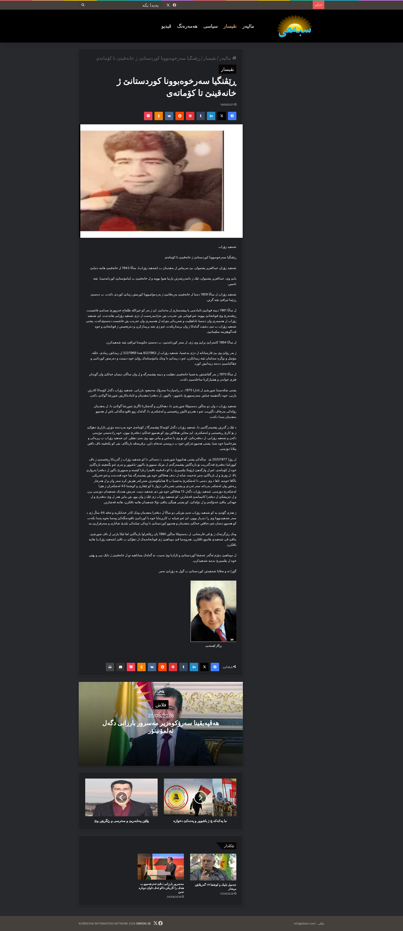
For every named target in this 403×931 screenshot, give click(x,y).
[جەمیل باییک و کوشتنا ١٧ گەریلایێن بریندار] (213, 867)
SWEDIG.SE (143, 923)
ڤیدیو (166, 26)
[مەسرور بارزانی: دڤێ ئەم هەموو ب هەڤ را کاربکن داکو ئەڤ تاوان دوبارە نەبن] (161, 867)
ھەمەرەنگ (187, 26)
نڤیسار (230, 26)
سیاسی (210, 26)
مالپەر (248, 26)
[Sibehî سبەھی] (296, 26)
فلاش (161, 704)
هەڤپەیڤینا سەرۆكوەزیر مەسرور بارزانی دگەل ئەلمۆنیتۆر (160, 726)
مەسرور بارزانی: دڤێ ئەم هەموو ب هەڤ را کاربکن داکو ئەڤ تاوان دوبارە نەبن (161, 887)
